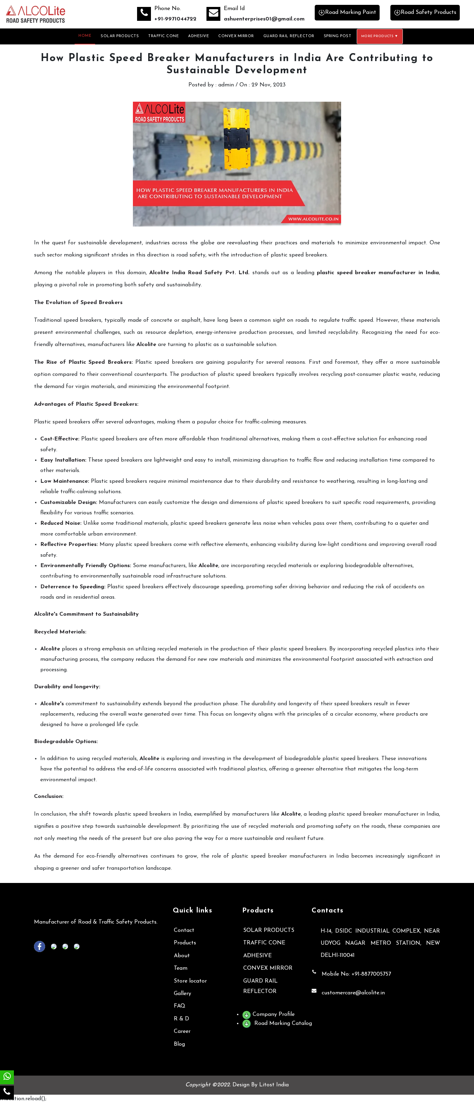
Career (182, 1031)
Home (84, 36)
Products (185, 943)
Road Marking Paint (350, 12)
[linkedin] (56, 946)
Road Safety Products (428, 12)
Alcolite (146, 344)
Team (180, 968)
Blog (179, 1044)
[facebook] (41, 946)
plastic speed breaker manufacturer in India (378, 273)
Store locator (190, 981)
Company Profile (273, 1014)
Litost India (274, 1085)
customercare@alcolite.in (353, 993)
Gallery (182, 993)
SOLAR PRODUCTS (120, 36)
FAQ (179, 1006)
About (182, 956)
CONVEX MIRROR (236, 36)
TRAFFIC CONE (163, 36)
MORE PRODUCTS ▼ (379, 36)
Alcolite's (52, 704)
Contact (184, 930)
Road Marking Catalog (282, 1023)
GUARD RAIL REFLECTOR (288, 36)
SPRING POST (338, 36)
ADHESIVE (198, 36)
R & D (181, 1019)
